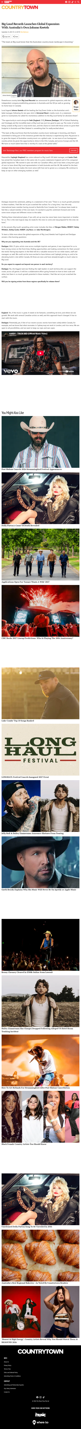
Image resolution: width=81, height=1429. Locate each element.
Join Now (73, 150)
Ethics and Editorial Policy (11, 1372)
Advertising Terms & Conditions (12, 1376)
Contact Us (7, 1392)
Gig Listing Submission (10, 1388)
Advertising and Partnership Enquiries (14, 1385)
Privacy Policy (7, 1365)
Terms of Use (7, 1369)
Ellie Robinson (24, 32)
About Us (6, 1362)
